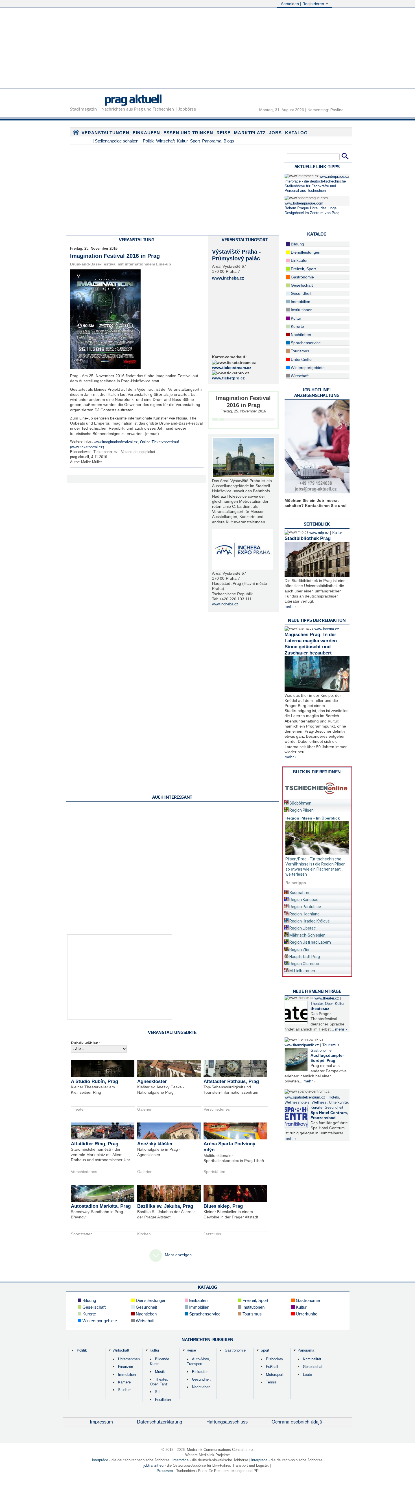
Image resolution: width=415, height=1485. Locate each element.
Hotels (334, 1097)
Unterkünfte (301, 359)
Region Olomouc (304, 963)
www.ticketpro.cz (228, 378)
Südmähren (300, 892)
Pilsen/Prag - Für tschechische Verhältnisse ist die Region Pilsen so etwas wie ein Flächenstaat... (315, 864)
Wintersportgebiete (307, 367)
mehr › (290, 606)
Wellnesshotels (297, 1102)
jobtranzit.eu (153, 1465)
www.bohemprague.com (304, 203)
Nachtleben (300, 334)
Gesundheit (300, 293)
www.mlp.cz (319, 533)
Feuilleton (163, 1400)
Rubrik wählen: (85, 1043)
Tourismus (299, 351)
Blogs (229, 141)
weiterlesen (296, 874)
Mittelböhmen (302, 970)
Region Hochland (304, 914)
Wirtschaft (165, 141)
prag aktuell (132, 99)
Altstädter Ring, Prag (94, 1143)
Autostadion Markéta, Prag (101, 1206)
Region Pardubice (305, 906)
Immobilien (300, 301)
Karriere (124, 1382)
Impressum (101, 1421)
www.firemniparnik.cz (302, 1045)
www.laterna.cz (326, 629)
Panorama (211, 141)
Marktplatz (250, 132)
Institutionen (301, 309)
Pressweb (165, 1471)
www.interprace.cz (334, 177)
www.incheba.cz (228, 278)
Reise (224, 132)
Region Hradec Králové (309, 921)
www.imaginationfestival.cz (116, 442)
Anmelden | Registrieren (303, 3)
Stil (157, 1392)
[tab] (317, 802)
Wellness (319, 1102)
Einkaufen (146, 132)
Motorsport (274, 1374)
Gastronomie (302, 277)
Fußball (272, 1367)
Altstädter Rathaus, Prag (231, 1081)
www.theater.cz (326, 998)
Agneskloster (152, 1081)
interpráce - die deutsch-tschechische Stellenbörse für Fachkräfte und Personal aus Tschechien (315, 186)
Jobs (275, 132)
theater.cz (320, 1008)
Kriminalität (312, 1359)
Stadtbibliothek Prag (308, 538)
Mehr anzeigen (178, 1255)
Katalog (296, 132)
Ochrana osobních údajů (297, 1421)
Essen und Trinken (188, 132)
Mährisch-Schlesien (307, 935)
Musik (160, 1372)
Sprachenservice (305, 343)
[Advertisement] (207, 48)
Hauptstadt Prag (304, 956)
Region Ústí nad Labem (310, 942)
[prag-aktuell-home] (76, 133)
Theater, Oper (322, 1004)
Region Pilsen (301, 810)
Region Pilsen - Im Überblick (312, 818)
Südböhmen (300, 803)
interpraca (259, 1460)
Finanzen (125, 1367)
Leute (307, 1374)
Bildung (297, 244)
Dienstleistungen (305, 252)
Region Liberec (302, 928)
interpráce (100, 1460)
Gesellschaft (301, 285)
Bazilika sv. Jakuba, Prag (165, 1206)
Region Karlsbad (303, 899)
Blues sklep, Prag (223, 1206)
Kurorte (297, 326)
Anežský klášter (155, 1143)
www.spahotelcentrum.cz (305, 1097)
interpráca (180, 1460)
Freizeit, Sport (303, 269)
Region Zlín (299, 949)
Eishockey (274, 1359)
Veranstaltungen (105, 132)
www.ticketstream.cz (231, 367)
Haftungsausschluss (227, 1421)
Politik (148, 141)
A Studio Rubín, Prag (94, 1081)
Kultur (182, 141)
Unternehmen (129, 1359)
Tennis (271, 1382)
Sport (195, 141)
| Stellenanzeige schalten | (117, 141)
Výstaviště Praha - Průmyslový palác (236, 255)
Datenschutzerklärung (159, 1421)
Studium (125, 1390)
